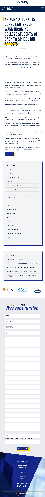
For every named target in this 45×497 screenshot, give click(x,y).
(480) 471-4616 (8, 9)
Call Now (22, 478)
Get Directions (22, 467)
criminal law (10, 193)
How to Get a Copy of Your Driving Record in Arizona (22, 263)
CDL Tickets (10, 181)
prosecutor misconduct (14, 233)
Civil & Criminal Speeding (14, 185)
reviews (9, 237)
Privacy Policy (32, 495)
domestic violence (12, 197)
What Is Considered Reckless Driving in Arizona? (21, 267)
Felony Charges (11, 209)
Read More (9, 154)
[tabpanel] (7, 290)
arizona (9, 169)
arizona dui (23, 48)
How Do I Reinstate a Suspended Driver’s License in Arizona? (21, 276)
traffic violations (12, 241)
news (8, 221)
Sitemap (38, 495)
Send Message (21, 448)
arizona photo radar (13, 177)
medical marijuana (12, 213)
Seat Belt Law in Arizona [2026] (15, 259)
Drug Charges (11, 201)
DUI (8, 205)
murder (9, 217)
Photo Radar (10, 225)
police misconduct (12, 229)
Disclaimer (26, 495)
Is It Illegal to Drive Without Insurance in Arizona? (21, 271)
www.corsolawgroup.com (25, 147)
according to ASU (34, 100)
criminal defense (12, 189)
